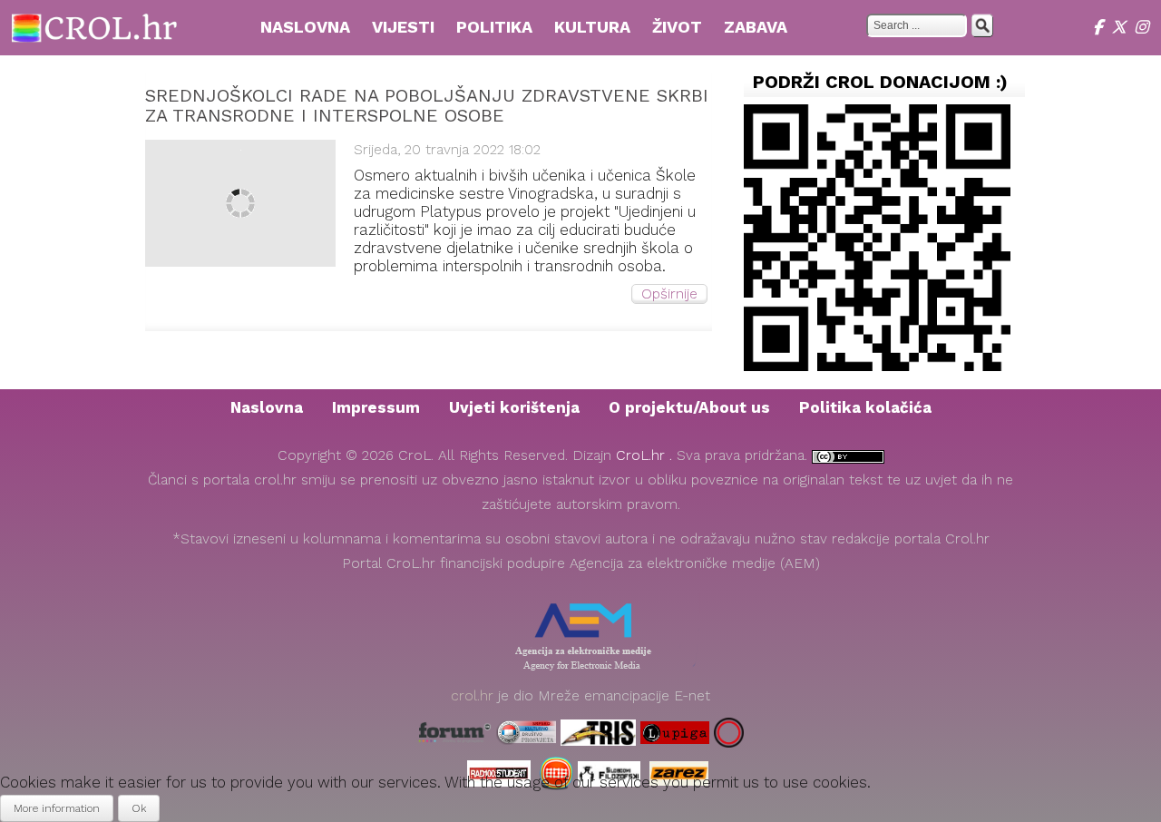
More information (57, 808)
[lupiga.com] (674, 732)
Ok (139, 808)
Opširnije (669, 294)
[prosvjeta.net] (526, 732)
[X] (1123, 27)
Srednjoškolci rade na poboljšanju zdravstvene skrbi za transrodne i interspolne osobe (426, 105)
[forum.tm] (455, 732)
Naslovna (266, 407)
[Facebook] (1102, 27)
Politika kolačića (865, 407)
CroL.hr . (646, 455)
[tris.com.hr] (598, 732)
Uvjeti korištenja (514, 407)
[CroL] (94, 26)
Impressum (376, 407)
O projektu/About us (689, 407)
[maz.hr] (729, 732)
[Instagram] (1143, 27)
